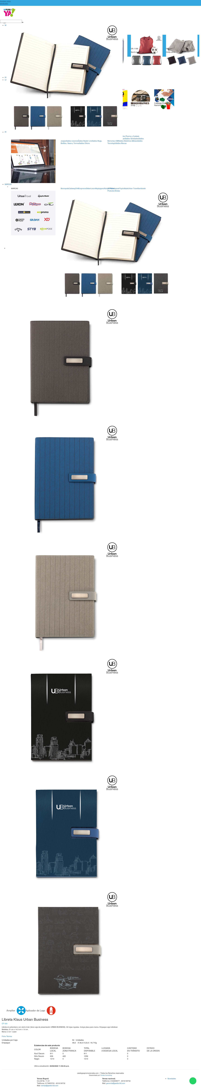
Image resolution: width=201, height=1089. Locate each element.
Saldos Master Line (85, 141)
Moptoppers (99, 188)
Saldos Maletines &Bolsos (128, 141)
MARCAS (8, 184)
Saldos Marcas (121, 143)
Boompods (65, 188)
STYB (109, 188)
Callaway (72, 188)
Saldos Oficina (84, 143)
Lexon (93, 188)
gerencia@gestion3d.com (115, 1083)
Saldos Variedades (132, 138)
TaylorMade (123, 188)
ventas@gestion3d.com (49, 1085)
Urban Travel (133, 188)
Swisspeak (115, 188)
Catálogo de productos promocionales (100, 14)
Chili (76, 188)
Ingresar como (5, 2)
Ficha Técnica (7, 1036)
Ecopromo (82, 188)
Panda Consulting (106, 1075)
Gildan (88, 188)
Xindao (117, 191)
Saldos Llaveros (72, 141)
